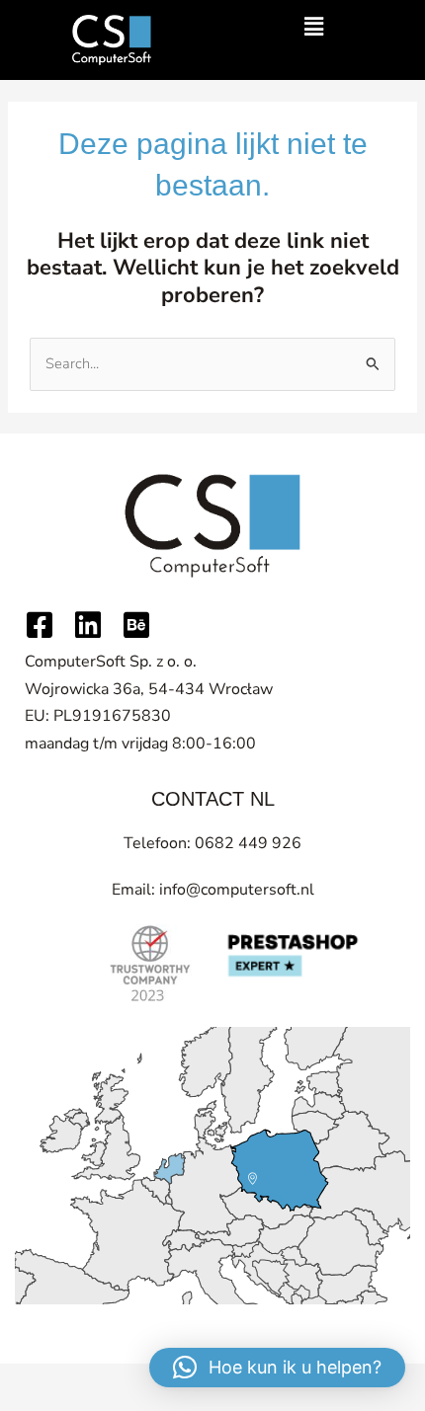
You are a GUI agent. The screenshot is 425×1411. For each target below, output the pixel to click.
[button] (313, 28)
